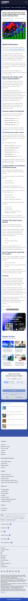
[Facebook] (2, 572)
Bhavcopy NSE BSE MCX (7, 476)
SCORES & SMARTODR (6, 563)
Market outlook (5, 465)
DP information (4, 493)
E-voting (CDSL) (4, 566)
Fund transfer (4, 491)
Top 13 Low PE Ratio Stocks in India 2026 (15, 406)
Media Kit (3, 454)
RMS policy (3, 557)
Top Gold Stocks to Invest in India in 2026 (16, 419)
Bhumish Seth (21, 18)
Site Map (2, 551)
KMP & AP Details (5, 446)
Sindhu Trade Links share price (17, 49)
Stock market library (6, 461)
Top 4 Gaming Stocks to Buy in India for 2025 (15, 415)
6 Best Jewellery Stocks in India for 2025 (15, 424)
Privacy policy (4, 555)
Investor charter (5, 497)
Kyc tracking (4, 508)
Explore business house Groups (9, 480)
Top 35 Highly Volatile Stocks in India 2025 (12, 411)
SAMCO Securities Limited (6, 575)
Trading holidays (5, 489)
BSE (1, 554)
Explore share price (6, 474)
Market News (7, 7)
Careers (3, 450)
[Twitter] (5, 572)
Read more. (3, 592)
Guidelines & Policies (6, 501)
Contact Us (4, 510)
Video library (4, 463)
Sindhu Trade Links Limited (12, 309)
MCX (2, 561)
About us (3, 444)
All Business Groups (11, 519)
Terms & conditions (5, 549)
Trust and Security (4, 560)
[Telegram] (16, 572)
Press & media (4, 448)
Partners (3, 452)
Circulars (3, 495)
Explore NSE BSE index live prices (9, 482)
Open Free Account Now (14, 599)
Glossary (3, 467)
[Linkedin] (10, 572)
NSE (1, 552)
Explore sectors (5, 478)
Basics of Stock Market (16, 7)
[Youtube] (13, 572)
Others (15, 518)
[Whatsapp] (19, 572)
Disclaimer (3, 547)
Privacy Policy (18, 393)
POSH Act (3, 565)
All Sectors (3, 519)
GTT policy (3, 558)
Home (2, 7)
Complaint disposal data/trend (8, 499)
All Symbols (21, 518)
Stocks (23, 7)
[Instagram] (7, 572)
